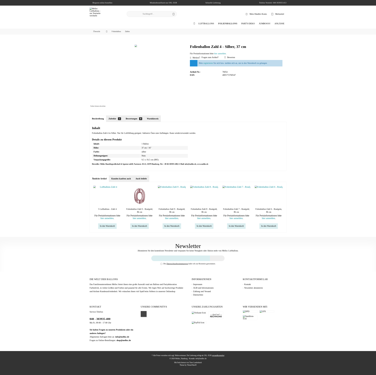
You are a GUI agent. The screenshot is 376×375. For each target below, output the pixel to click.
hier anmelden (220, 53)
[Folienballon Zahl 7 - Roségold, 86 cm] (236, 196)
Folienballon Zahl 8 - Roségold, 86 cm (204, 210)
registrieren (208, 63)
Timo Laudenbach (195, 362)
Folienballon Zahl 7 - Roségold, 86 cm (236, 210)
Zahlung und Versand (202, 291)
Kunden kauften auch (121, 179)
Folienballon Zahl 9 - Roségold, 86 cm (172, 210)
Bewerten (231, 57)
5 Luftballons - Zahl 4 (107, 209)
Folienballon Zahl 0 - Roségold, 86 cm (139, 210)
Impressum (197, 284)
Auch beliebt (141, 179)
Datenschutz (198, 295)
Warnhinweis (152, 119)
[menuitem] (277, 14)
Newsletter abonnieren (253, 288)
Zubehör (114, 119)
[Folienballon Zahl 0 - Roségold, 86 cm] (140, 196)
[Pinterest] (144, 314)
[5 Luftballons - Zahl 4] (107, 196)
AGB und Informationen (203, 288)
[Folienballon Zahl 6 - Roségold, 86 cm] (269, 196)
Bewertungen (133, 119)
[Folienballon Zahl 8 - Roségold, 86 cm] (204, 196)
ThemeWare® (192, 365)
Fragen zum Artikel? (210, 57)
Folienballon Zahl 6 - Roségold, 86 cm (268, 210)
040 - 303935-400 (100, 318)
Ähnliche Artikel (99, 179)
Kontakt (247, 284)
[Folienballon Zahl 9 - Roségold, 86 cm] (172, 196)
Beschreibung (98, 119)
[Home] (194, 23)
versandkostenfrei (218, 355)
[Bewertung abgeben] (236, 51)
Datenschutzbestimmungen (177, 264)
